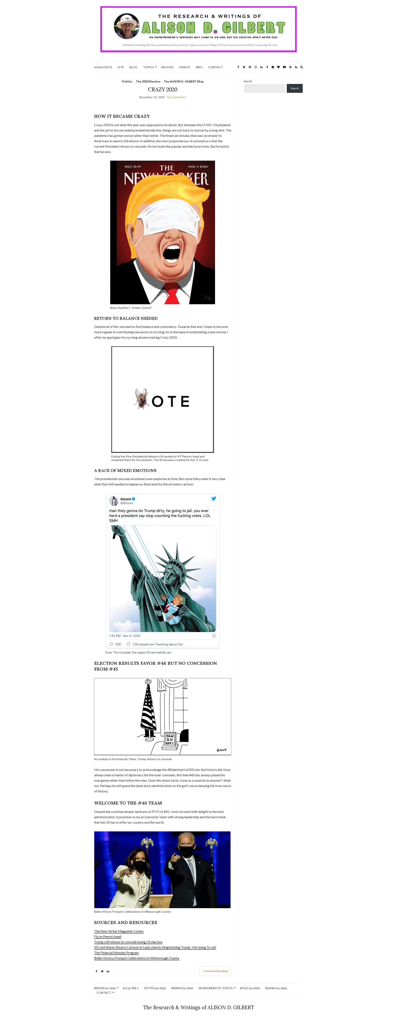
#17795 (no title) (155, 988)
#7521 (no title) (250, 988)
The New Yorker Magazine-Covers (119, 931)
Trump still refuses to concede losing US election (128, 942)
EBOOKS (167, 67)
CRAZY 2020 (162, 89)
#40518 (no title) (105, 988)
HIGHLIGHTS (103, 67)
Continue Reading (215, 971)
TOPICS (148, 67)
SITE (121, 67)
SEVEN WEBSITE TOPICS (215, 988)
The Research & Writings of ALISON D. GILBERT (198, 1007)
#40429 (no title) (182, 988)
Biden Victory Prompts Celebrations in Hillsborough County (136, 958)
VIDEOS (184, 67)
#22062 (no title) (276, 988)
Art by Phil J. (131, 988)
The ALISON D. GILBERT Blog (183, 81)
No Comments (176, 97)
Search (248, 81)
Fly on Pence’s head (107, 936)
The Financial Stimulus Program (116, 952)
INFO (199, 67)
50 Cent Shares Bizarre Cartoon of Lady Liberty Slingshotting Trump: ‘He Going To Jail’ (155, 947)
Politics (127, 81)
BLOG (134, 67)
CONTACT (215, 67)
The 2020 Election (148, 81)
